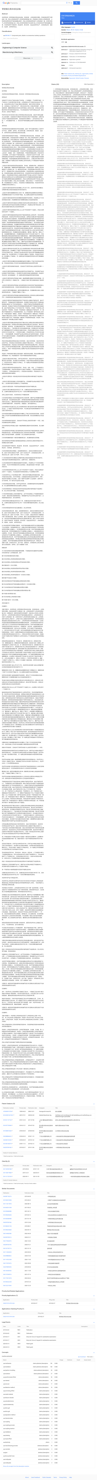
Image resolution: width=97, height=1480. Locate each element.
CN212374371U (7, 1248)
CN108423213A (7, 1226)
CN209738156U (7, 1147)
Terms (55, 1477)
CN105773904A (7, 1125)
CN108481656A (7, 1131)
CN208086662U (7, 1136)
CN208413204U (7, 1140)
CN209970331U (7, 1237)
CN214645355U (7, 1270)
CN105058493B (7, 1218)
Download (83, 1357)
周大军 (72, 30)
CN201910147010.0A (8, 1303)
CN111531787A (7, 1204)
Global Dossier (80, 78)
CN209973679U (7, 1244)
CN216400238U (7, 1233)
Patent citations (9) (69, 73)
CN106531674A (7, 1207)
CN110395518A (7, 1169)
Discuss (86, 78)
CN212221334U (7, 1285)
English (73, 27)
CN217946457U (7, 1241)
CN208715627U (7, 1196)
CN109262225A (7, 1282)
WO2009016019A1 (8, 1115)
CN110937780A (7, 1172)
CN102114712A (7, 1120)
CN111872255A (7, 1259)
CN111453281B (7, 1252)
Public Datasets (46, 1477)
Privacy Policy (63, 1477)
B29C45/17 (8, 35)
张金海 (77, 30)
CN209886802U (7, 1256)
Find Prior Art (79, 22)
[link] (24, 35)
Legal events (85, 73)
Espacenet (72, 78)
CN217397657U (7, 1263)
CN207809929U (7, 1267)
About (27, 1477)
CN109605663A (7, 1215)
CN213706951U (7, 1274)
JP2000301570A (7, 1111)
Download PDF (68, 22)
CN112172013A (7, 1176)
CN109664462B (7, 1230)
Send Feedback (35, 1477)
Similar (89, 22)
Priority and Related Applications (77, 75)
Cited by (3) (78, 73)
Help (70, 1477)
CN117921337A (7, 1278)
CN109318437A (7, 1143)
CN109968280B (7, 1211)
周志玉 (68, 30)
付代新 (81, 30)
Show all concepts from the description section (16, 1466)
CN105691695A (7, 1200)
